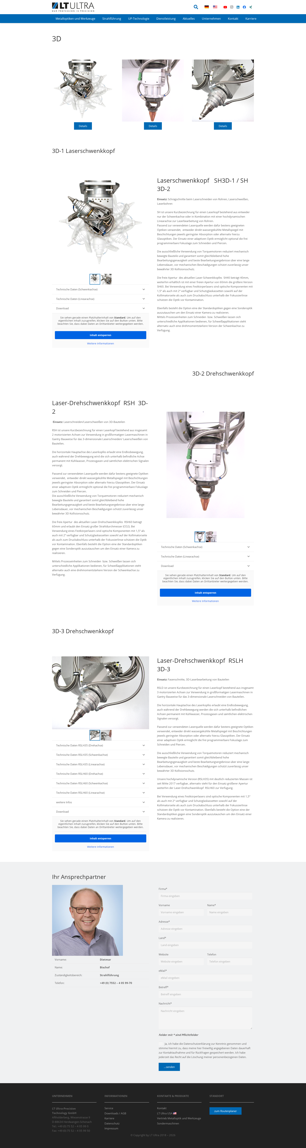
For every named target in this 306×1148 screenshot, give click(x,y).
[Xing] (251, 7)
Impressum (111, 1128)
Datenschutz (112, 1123)
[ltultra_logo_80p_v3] (73, 7)
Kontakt (161, 1108)
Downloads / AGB (115, 1113)
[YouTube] (225, 7)
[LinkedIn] (238, 7)
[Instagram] (231, 7)
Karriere (109, 1118)
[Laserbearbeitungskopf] (83, 91)
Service (108, 1108)
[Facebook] (244, 7)
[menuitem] (207, 7)
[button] (196, 7)
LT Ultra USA (165, 1113)
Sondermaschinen (168, 1123)
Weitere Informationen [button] (100, 343)
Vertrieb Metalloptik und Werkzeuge (179, 1118)
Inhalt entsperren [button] (100, 335)
